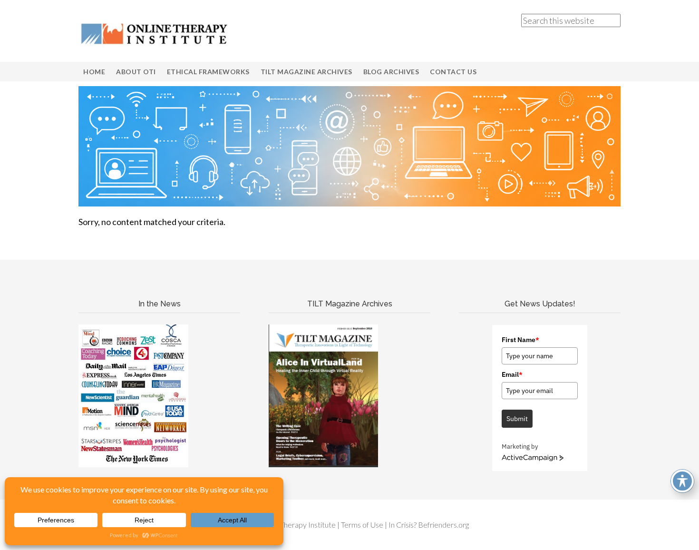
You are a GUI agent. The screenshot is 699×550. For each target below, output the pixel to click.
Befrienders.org (443, 524)
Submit (517, 418)
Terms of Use (362, 524)
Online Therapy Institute (154, 33)
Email (512, 374)
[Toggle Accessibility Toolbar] (682, 481)
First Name (520, 339)
